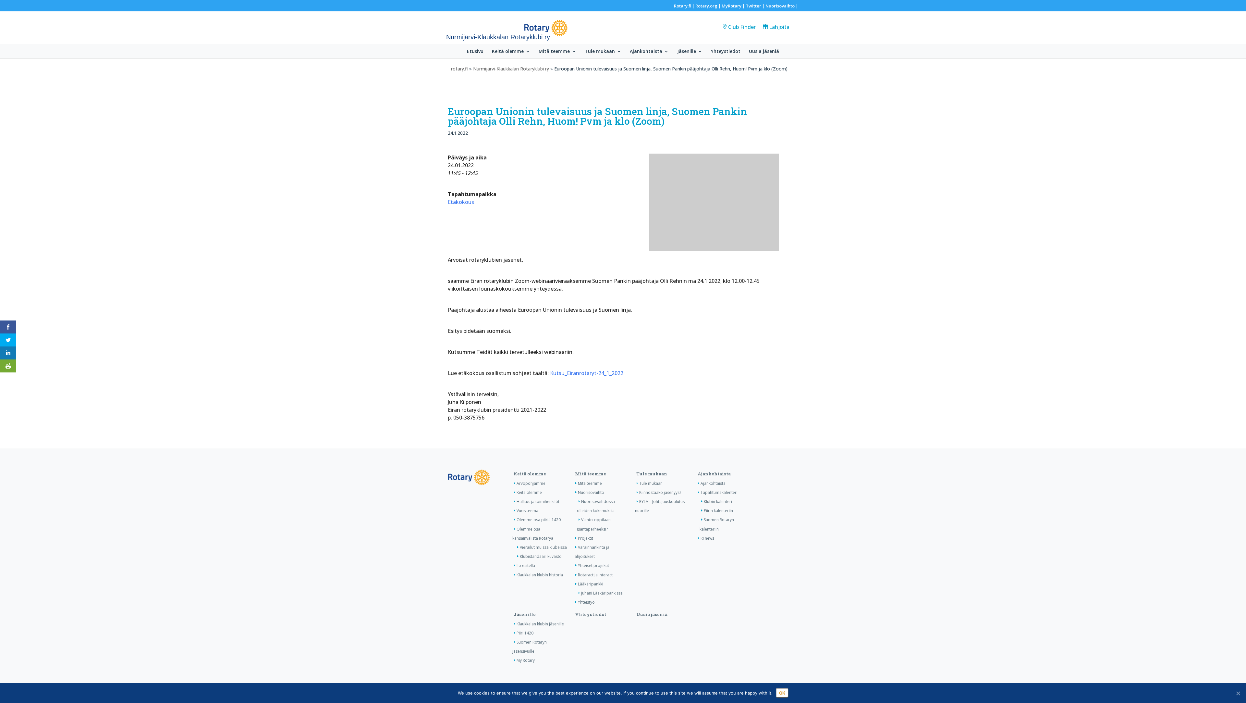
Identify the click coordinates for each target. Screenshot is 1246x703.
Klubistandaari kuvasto (541, 556)
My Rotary (526, 660)
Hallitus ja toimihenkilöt (538, 501)
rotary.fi (459, 69)
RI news (707, 538)
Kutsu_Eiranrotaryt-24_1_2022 (586, 373)
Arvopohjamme (531, 483)
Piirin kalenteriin (718, 510)
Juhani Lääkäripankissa (602, 593)
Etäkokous (461, 202)
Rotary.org (706, 6)
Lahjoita (779, 27)
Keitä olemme (508, 51)
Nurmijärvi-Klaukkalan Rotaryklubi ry (511, 69)
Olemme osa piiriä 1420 (539, 519)
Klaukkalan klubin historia (540, 575)
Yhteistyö (586, 602)
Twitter (753, 6)
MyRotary (731, 6)
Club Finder (742, 27)
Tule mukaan (600, 51)
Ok (782, 693)
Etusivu (475, 51)
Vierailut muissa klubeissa (543, 547)
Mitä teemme (554, 51)
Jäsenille (686, 51)
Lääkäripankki (590, 584)
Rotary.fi (682, 6)
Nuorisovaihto (780, 6)
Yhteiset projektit (593, 565)
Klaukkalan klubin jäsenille (540, 624)
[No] (1238, 693)
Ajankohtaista (646, 51)
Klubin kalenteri (718, 501)
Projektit (585, 538)
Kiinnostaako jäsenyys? (660, 492)
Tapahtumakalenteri (719, 492)
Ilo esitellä (526, 565)
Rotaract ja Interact (595, 575)
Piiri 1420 (525, 633)
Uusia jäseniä (764, 51)
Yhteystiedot (725, 51)
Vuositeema (527, 510)
